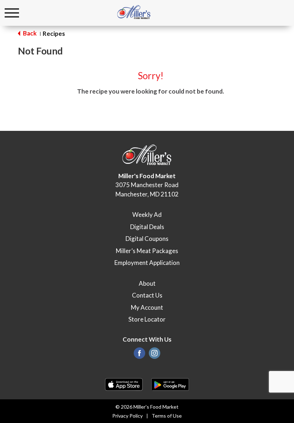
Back (29, 33)
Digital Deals (147, 226)
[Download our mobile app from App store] (124, 384)
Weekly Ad (147, 214)
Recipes (54, 33)
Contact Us (147, 295)
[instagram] (154, 355)
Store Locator (147, 319)
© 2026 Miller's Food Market (147, 407)
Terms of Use (167, 416)
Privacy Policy (127, 416)
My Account (147, 307)
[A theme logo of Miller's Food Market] (134, 12)
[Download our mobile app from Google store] (170, 384)
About (147, 283)
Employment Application (147, 262)
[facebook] (139, 355)
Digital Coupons (147, 238)
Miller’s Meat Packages (147, 251)
